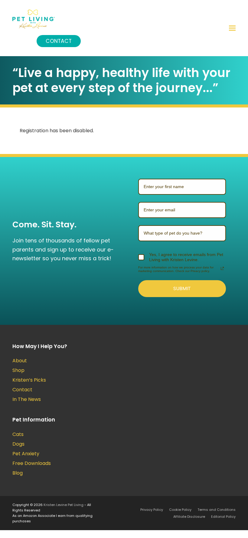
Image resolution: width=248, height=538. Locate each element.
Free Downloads (31, 463)
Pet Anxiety (25, 453)
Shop (18, 370)
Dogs (18, 443)
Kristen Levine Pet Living (63, 504)
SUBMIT (182, 288)
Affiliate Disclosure (189, 516)
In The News (26, 399)
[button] (232, 27)
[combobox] (182, 233)
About (19, 360)
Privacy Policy (151, 509)
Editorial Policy (223, 516)
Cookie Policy (180, 509)
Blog (17, 472)
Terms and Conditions (216, 509)
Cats (18, 434)
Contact (59, 41)
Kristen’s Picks (29, 379)
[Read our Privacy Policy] (222, 268)
